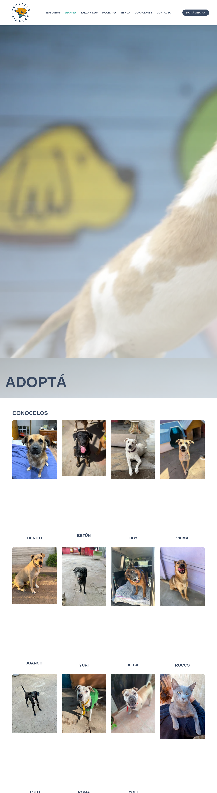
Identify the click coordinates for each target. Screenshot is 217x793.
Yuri (84, 665)
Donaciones (143, 12)
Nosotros (53, 12)
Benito (34, 538)
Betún (84, 535)
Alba (133, 665)
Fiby (133, 538)
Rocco (182, 665)
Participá (109, 12)
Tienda (125, 12)
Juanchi (35, 663)
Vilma (182, 538)
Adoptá (70, 12)
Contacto (164, 12)
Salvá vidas (89, 12)
